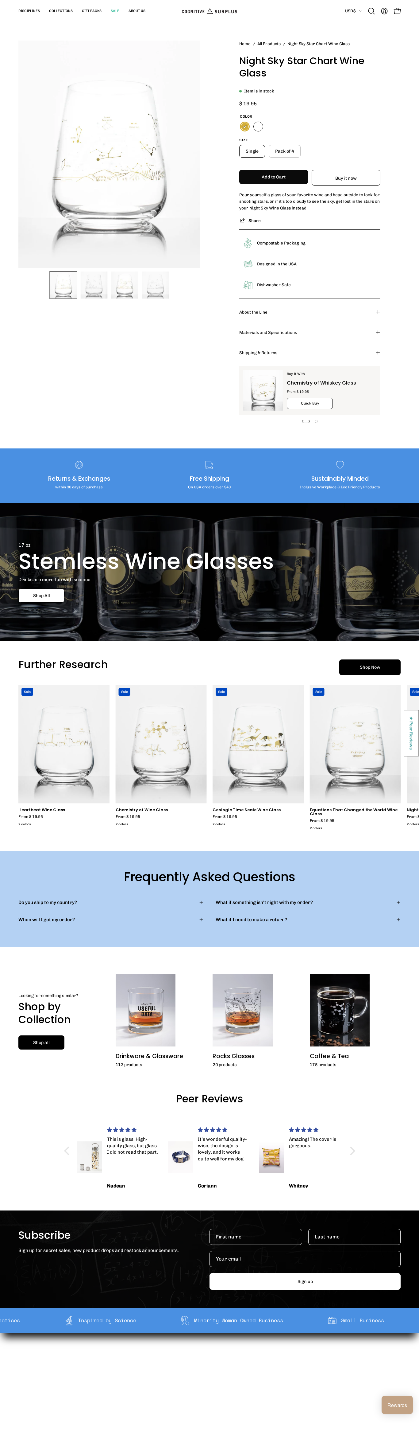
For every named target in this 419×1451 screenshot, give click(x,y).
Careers (126, 1383)
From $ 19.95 (30, 817)
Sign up (305, 1281)
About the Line (253, 312)
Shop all (41, 1042)
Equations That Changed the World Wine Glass (354, 812)
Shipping (205, 1354)
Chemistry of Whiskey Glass (321, 382)
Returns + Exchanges (219, 1364)
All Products (269, 43)
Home (245, 43)
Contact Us (208, 1383)
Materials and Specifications (268, 332)
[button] (29, 11)
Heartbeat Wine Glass (41, 810)
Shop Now (370, 667)
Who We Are (130, 1354)
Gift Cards (207, 1374)
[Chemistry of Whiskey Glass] (263, 390)
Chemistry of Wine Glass (142, 810)
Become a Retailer (137, 1374)
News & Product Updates (144, 1393)
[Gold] (245, 126)
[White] (258, 126)
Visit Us (204, 1393)
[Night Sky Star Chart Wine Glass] (63, 285)
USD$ (350, 10)
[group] (209, 758)
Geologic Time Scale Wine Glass (247, 810)
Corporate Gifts (134, 1364)
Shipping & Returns (258, 352)
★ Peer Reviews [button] (411, 733)
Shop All (41, 595)
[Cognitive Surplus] (209, 11)
